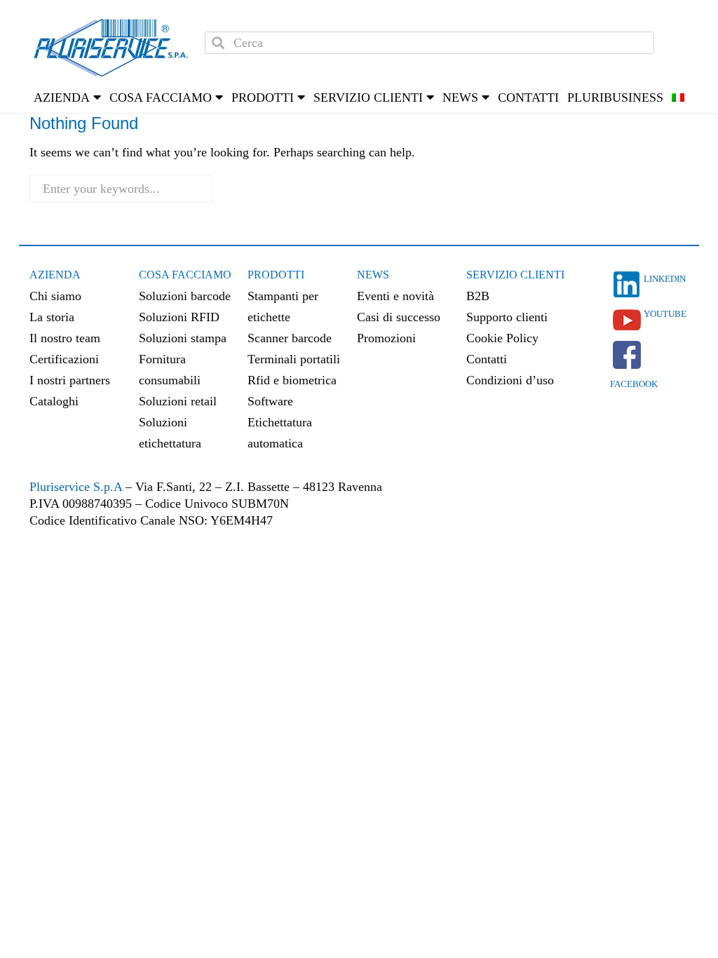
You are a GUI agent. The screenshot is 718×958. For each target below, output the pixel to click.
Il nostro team (64, 338)
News (373, 275)
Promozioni (386, 338)
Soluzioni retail (178, 401)
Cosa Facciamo (185, 275)
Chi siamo (55, 296)
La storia (51, 317)
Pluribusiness (615, 97)
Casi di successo (398, 317)
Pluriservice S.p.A (77, 487)
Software (270, 401)
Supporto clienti (507, 317)
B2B (477, 296)
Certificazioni (64, 359)
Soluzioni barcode (185, 296)
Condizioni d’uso (510, 380)
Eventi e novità (395, 296)
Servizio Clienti (515, 275)
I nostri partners (69, 380)
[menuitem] (678, 97)
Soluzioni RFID (179, 317)
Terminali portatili (294, 359)
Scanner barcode (290, 338)
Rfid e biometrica (292, 380)
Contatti (528, 97)
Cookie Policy (502, 338)
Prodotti (276, 275)
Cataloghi (54, 401)
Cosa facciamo (160, 97)
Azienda (55, 275)
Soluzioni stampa (182, 338)
